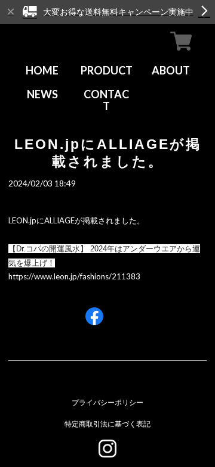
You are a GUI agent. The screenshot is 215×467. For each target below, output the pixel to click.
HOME (42, 70)
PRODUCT (107, 70)
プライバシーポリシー (107, 402)
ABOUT (171, 70)
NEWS (42, 94)
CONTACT (106, 100)
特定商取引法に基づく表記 (107, 423)
